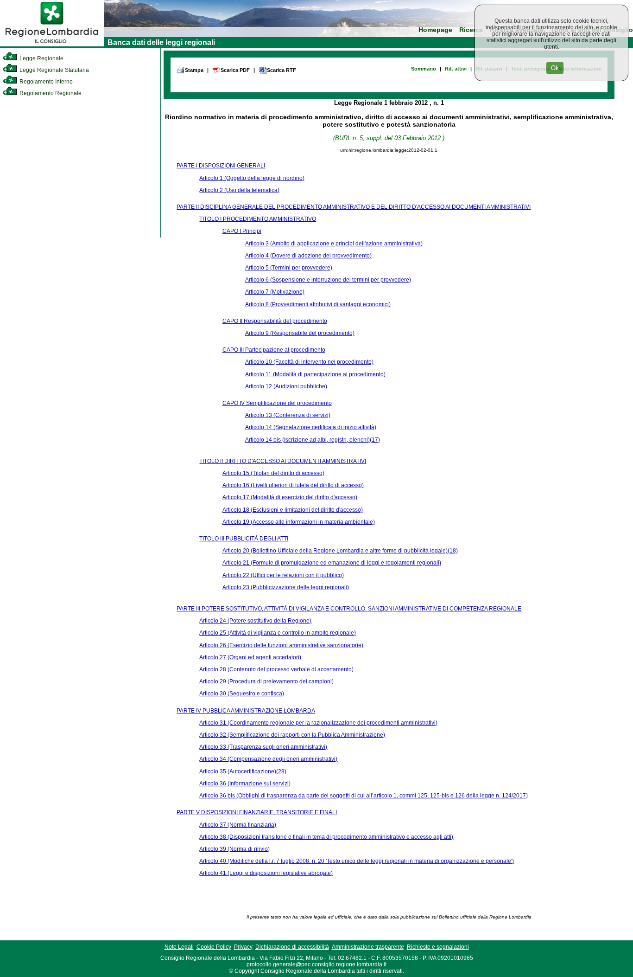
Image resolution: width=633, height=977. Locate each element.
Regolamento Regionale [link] (50, 93)
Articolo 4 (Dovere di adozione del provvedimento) (308, 255)
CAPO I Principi (241, 231)
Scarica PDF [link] (235, 70)
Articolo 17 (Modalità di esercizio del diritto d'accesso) (289, 497)
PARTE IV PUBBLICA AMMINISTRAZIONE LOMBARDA (246, 710)
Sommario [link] (423, 68)
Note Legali (179, 947)
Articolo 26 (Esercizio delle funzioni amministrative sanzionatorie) (281, 645)
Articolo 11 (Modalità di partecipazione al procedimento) (315, 374)
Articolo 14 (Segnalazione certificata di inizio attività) (310, 427)
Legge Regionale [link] (40, 58)
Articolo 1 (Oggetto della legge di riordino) (251, 178)
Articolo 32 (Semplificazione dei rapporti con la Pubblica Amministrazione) (292, 735)
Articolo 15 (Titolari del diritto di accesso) (273, 473)
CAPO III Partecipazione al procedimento (273, 350)
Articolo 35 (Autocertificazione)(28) (242, 771)
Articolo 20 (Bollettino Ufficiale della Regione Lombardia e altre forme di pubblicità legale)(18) (340, 550)
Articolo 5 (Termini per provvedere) (288, 267)
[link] (52, 44)
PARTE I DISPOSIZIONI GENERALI (221, 165)
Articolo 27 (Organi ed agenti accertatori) (250, 657)
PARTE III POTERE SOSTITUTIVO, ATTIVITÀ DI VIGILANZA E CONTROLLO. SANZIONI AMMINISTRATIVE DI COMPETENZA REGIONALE (349, 608)
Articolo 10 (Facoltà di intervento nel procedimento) (309, 362)
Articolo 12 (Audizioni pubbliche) (286, 386)
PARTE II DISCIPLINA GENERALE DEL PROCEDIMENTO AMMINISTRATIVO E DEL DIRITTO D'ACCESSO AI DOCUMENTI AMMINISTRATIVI (354, 207)
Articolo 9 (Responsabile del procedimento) (299, 333)
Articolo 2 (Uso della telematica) (239, 190)
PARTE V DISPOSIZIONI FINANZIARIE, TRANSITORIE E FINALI (257, 812)
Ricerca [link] (471, 29)
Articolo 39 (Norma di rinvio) (234, 849)
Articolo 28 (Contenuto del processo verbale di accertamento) (276, 669)
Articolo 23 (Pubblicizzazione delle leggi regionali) (285, 587)
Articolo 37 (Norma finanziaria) (237, 825)
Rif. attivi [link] (456, 68)
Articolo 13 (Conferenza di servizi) (287, 415)
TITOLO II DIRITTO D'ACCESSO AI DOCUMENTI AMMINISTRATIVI (282, 461)
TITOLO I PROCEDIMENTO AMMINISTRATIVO (257, 219)
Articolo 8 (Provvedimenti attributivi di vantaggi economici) (318, 304)
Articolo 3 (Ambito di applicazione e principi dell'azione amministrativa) (334, 243)
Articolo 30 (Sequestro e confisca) (241, 693)
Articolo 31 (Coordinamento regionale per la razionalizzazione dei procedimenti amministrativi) (318, 723)
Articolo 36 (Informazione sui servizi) (245, 783)
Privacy (243, 947)
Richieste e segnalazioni (438, 947)
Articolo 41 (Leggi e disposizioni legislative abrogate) (266, 873)
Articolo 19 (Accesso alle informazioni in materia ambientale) (298, 522)
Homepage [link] (435, 29)
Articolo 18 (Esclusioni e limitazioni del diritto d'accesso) (292, 510)
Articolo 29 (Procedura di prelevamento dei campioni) (266, 681)
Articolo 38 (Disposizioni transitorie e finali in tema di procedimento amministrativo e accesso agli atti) (326, 837)
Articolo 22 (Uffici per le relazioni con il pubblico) (283, 575)
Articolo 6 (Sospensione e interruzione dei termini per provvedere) (328, 279)
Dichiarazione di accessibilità (292, 947)
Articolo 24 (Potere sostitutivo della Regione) (255, 620)
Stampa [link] (194, 70)
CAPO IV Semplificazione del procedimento (277, 403)
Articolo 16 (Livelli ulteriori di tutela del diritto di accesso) (293, 485)
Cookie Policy (213, 947)
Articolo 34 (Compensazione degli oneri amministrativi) (268, 759)
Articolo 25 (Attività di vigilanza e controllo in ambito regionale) (277, 633)
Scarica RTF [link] (281, 70)
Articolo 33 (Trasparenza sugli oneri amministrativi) (263, 747)
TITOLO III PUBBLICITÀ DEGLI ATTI (243, 538)
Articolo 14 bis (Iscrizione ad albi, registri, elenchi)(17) (312, 440)
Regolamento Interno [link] (45, 81)
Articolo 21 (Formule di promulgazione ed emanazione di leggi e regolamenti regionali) (331, 562)
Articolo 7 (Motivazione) (274, 292)
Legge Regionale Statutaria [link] (53, 70)
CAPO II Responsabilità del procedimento (274, 321)
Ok (555, 67)
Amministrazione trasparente (368, 947)
